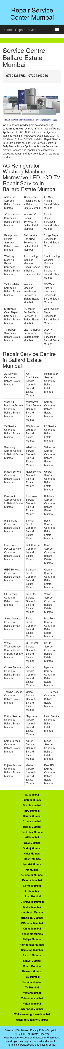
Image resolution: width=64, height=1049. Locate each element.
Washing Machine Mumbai (32, 1019)
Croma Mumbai (32, 821)
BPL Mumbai (32, 810)
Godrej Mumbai (32, 848)
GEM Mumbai (32, 842)
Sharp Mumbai (32, 966)
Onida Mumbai (32, 928)
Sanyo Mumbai (32, 960)
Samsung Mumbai (32, 950)
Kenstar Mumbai (32, 880)
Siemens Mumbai (32, 971)
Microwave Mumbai (32, 901)
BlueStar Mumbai (32, 800)
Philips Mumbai (32, 939)
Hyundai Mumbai (32, 864)
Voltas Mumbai (32, 1003)
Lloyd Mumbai (32, 896)
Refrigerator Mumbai (32, 944)
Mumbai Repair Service (19, 29)
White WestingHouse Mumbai (32, 1014)
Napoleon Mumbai (32, 918)
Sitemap (9, 1030)
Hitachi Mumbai (32, 859)
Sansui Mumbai (32, 955)
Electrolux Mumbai (32, 832)
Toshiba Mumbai (32, 982)
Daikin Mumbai (32, 826)
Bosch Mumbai (32, 805)
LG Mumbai (32, 891)
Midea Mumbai (32, 907)
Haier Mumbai (32, 853)
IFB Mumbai (32, 869)
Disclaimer (22, 1030)
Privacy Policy (38, 1030)
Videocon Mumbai (32, 998)
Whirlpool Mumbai (32, 1009)
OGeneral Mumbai (32, 923)
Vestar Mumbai (32, 993)
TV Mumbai (32, 987)
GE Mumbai (32, 837)
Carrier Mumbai (32, 816)
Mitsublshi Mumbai (32, 912)
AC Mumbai (32, 794)
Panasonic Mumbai (32, 934)
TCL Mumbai (32, 976)
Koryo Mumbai (32, 885)
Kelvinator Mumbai (32, 875)
